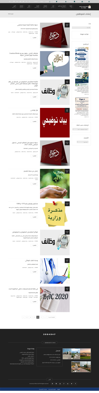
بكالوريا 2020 (36, 297)
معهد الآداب (13, 32)
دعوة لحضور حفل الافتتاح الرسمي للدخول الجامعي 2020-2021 (25, 143)
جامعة (71, 6)
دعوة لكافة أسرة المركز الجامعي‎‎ (27, 24)
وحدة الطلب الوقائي (31, 260)
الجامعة (12, 92)
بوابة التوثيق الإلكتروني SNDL (28, 358)
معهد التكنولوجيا (31, 33)
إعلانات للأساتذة (31, 32)
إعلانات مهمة (13, 296)
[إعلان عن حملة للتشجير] (55, 183)
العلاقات (45, 6)
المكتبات (21, 6)
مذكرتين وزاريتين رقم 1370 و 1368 (27, 203)
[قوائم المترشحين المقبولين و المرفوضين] (55, 242)
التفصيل (34, 37)
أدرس (14, 6)
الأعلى (49, 379)
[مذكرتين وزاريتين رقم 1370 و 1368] (55, 214)
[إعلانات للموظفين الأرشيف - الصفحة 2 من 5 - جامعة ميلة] (85, 7)
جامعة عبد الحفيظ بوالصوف (50, 342)
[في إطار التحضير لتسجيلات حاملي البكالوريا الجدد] (55, 299)
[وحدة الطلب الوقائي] (55, 271)
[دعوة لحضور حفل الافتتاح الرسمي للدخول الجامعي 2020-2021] (55, 153)
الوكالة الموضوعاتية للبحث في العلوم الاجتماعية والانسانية (22, 364)
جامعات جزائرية (31, 356)
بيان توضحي (34, 110)
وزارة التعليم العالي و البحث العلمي (26, 352)
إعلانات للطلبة (25, 32)
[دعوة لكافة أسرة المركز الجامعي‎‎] (55, 35)
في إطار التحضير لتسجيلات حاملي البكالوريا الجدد (23, 288)
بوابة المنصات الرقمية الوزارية (28, 354)
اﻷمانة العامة (17, 92)
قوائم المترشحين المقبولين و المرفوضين (25, 232)
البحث (52, 6)
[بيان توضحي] (55, 123)
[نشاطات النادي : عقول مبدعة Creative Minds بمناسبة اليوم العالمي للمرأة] (55, 64)
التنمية (36, 6)
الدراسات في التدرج (62, 6)
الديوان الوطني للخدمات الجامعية (27, 362)
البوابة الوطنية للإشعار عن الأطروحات (26, 360)
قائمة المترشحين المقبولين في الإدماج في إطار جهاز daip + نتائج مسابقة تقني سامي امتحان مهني (23, 83)
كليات (28, 6)
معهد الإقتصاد (35, 63)
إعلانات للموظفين (19, 32)
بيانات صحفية (19, 117)
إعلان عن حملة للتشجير (31, 171)
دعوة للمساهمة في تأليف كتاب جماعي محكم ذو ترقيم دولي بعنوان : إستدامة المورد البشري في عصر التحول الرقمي (81, 113)
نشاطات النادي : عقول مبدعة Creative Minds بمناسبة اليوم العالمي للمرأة (23, 54)
